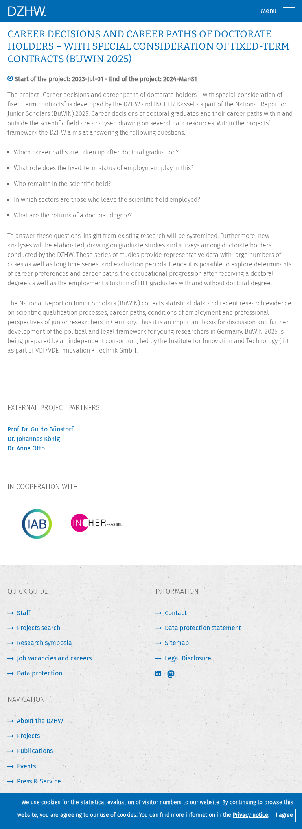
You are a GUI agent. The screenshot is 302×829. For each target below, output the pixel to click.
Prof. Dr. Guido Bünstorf (40, 429)
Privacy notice (250, 815)
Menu (268, 11)
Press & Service (39, 781)
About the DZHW (40, 721)
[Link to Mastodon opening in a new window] (176, 674)
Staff (23, 613)
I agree (284, 815)
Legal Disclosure (188, 658)
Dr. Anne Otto (26, 448)
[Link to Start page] (26, 11)
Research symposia (44, 643)
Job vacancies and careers (54, 658)
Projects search (38, 628)
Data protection (39, 673)
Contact (176, 613)
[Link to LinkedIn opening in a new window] (158, 673)
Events (26, 766)
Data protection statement (203, 628)
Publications (35, 751)
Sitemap (177, 643)
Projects (28, 736)
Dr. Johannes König (33, 438)
